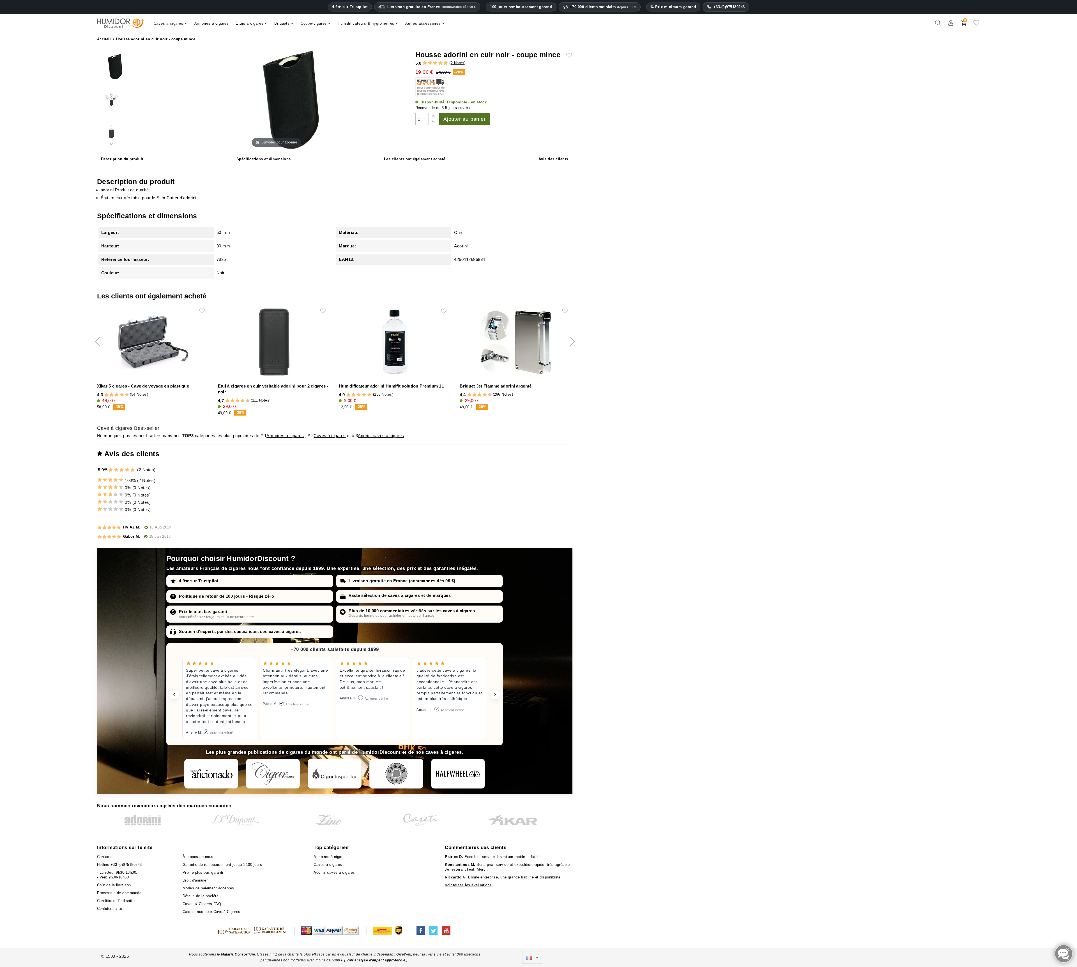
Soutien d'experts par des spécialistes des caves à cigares (240, 631)
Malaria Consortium (238, 954)
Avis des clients (553, 159)
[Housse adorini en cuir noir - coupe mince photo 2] (111, 100)
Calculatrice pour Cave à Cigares (211, 912)
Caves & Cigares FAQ (202, 904)
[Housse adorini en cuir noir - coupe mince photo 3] (111, 132)
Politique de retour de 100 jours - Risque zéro (226, 596)
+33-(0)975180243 (729, 7)
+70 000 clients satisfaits (603, 7)
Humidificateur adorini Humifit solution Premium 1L (391, 386)
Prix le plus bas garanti (203, 611)
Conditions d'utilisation (117, 901)
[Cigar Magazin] (396, 774)
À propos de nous (198, 857)
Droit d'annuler (195, 880)
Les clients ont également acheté (414, 159)
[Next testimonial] (495, 694)
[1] (425, 63)
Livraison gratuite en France (431, 7)
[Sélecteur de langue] (532, 958)
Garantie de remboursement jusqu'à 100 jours (222, 864)
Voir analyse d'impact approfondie (376, 960)
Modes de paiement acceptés (208, 888)
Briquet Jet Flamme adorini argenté (495, 386)
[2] (430, 63)
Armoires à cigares (285, 435)
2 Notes (457, 63)
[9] (124, 395)
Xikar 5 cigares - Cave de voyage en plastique (143, 386)
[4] (440, 63)
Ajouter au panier (464, 119)
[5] (445, 63)
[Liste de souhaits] (976, 24)
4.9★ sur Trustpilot (350, 7)
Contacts (105, 857)
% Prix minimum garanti (673, 7)
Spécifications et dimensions (263, 159)
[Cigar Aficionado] (211, 774)
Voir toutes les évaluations (468, 885)
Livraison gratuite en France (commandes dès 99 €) (402, 580)
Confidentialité (109, 908)
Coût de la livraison (114, 885)
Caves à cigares (330, 435)
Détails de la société (201, 896)
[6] (116, 395)
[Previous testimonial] (174, 694)
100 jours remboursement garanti (521, 7)
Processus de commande (119, 893)
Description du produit (122, 159)
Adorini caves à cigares (381, 435)
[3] (435, 63)
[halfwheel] (458, 774)
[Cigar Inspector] (335, 774)
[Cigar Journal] (273, 774)
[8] (122, 395)
